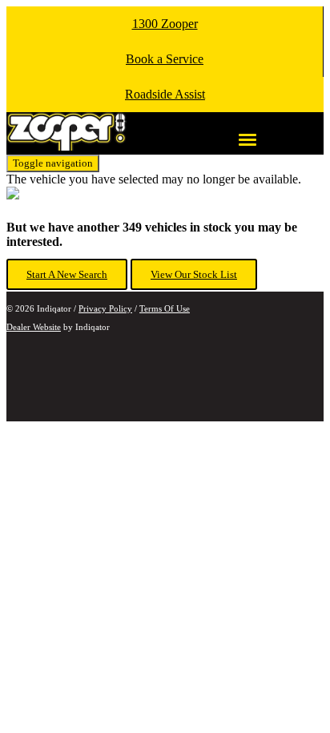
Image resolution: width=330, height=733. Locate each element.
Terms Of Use (164, 308)
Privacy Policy (105, 308)
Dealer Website (33, 327)
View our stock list (194, 274)
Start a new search (66, 274)
